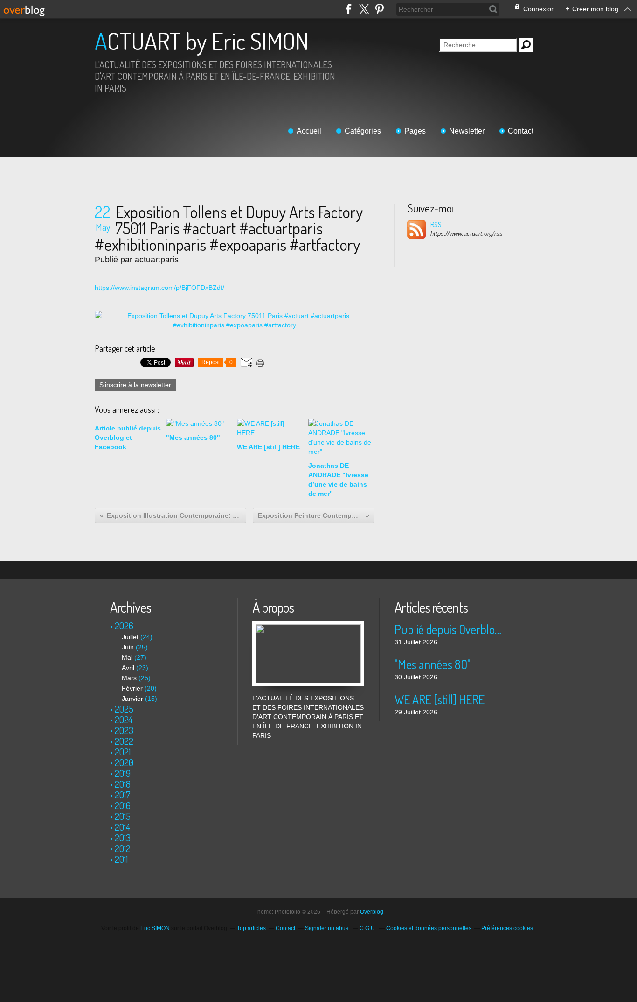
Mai (127, 657)
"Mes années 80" (433, 664)
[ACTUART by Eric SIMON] (308, 625)
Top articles (251, 928)
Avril (128, 667)
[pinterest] (379, 9)
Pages (415, 131)
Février (132, 688)
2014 (122, 827)
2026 (124, 626)
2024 (123, 719)
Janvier (132, 698)
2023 (124, 730)
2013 (123, 838)
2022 (124, 741)
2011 (121, 859)
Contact (520, 131)
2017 (123, 795)
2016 (123, 805)
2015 (123, 816)
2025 (124, 709)
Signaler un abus (327, 928)
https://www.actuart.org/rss (466, 233)
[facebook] (348, 9)
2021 (123, 752)
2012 (123, 848)
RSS (436, 224)
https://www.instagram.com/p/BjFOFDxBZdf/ (159, 287)
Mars (129, 678)
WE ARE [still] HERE (440, 699)
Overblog (371, 912)
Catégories (363, 131)
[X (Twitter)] (364, 9)
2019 (123, 773)
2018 (123, 784)
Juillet (130, 637)
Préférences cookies (507, 928)
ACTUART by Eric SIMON (202, 41)
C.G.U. (368, 928)
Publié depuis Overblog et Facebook (450, 629)
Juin (128, 647)
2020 (124, 762)
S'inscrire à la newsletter (135, 384)
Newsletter (467, 131)
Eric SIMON (155, 928)
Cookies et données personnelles (428, 928)
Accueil (309, 131)
